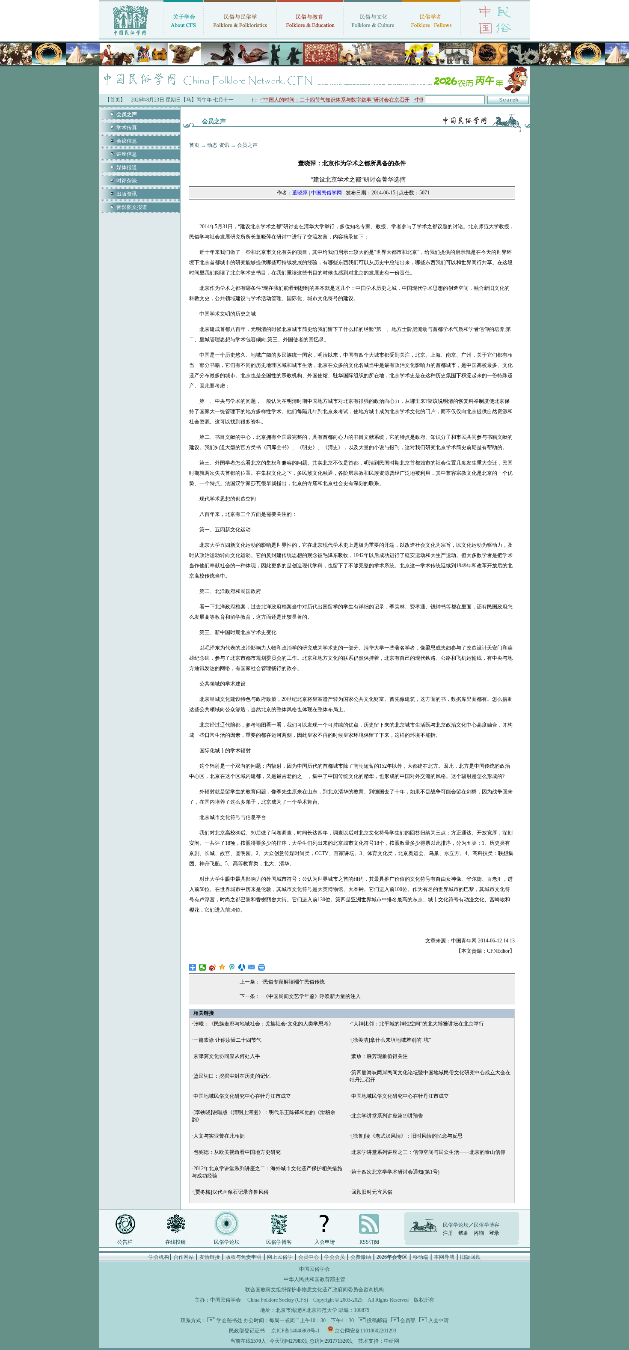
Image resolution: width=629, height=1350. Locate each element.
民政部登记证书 (247, 1331)
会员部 (407, 1320)
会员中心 (308, 1257)
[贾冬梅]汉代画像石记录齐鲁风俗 (231, 1192)
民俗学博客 (279, 1242)
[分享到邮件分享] (251, 967)
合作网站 (183, 1257)
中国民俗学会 (225, 1300)
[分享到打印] (261, 967)
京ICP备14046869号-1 (295, 1331)
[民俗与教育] (310, 36)
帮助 (463, 1233)
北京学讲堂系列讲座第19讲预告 (387, 1116)
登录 (494, 1233)
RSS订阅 (369, 1242)
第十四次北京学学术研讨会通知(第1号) (395, 1172)
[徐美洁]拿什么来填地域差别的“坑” (391, 1040)
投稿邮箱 (376, 1320)
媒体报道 (126, 167)
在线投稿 (175, 1242)
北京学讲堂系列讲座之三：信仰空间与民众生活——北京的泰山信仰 (428, 1152)
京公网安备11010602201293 (365, 1331)
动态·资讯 (218, 145)
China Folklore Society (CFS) (277, 1300)
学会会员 (334, 1257)
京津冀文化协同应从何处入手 (226, 1056)
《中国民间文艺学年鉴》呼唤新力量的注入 (312, 996)
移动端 (420, 1257)
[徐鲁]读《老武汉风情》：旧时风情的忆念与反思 (407, 1136)
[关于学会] (183, 36)
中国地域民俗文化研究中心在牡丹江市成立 (242, 1096)
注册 (448, 1233)
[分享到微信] (202, 967)
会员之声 (247, 145)
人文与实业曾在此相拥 (219, 1136)
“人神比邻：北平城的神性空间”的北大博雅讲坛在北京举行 (417, 1024)
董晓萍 (300, 193)
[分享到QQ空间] (222, 967)
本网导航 (444, 1257)
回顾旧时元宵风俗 (371, 1192)
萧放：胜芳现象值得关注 (379, 1056)
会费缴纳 (360, 1257)
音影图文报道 (131, 207)
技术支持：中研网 (378, 1341)
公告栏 (125, 1242)
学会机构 (158, 1257)
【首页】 (115, 100)
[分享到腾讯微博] (232, 967)
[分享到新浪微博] (212, 967)
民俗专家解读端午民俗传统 (294, 982)
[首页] (131, 36)
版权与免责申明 (243, 1257)
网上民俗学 (280, 1257)
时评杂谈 (126, 181)
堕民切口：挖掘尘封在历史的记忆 (231, 1076)
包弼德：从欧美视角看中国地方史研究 (237, 1152)
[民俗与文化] (373, 36)
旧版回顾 (470, 1257)
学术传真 (126, 128)
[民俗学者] (431, 36)
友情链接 (209, 1257)
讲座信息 (126, 154)
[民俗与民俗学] (240, 36)
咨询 (479, 1233)
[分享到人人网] (242, 967)
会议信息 (126, 141)
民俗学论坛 (227, 1242)
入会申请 (324, 1242)
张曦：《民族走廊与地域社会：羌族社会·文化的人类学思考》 (263, 1024)
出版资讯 (126, 194)
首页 (194, 145)
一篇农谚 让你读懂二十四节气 (227, 1040)
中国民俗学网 (326, 193)
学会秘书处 (229, 1320)
